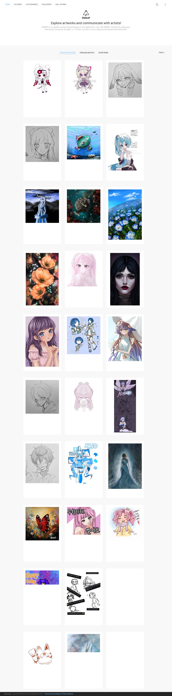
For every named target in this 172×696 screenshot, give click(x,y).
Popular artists (87, 53)
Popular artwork (68, 53)
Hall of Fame (60, 4)
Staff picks (103, 53)
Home (7, 4)
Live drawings (32, 4)
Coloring (18, 4)
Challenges (46, 4)
